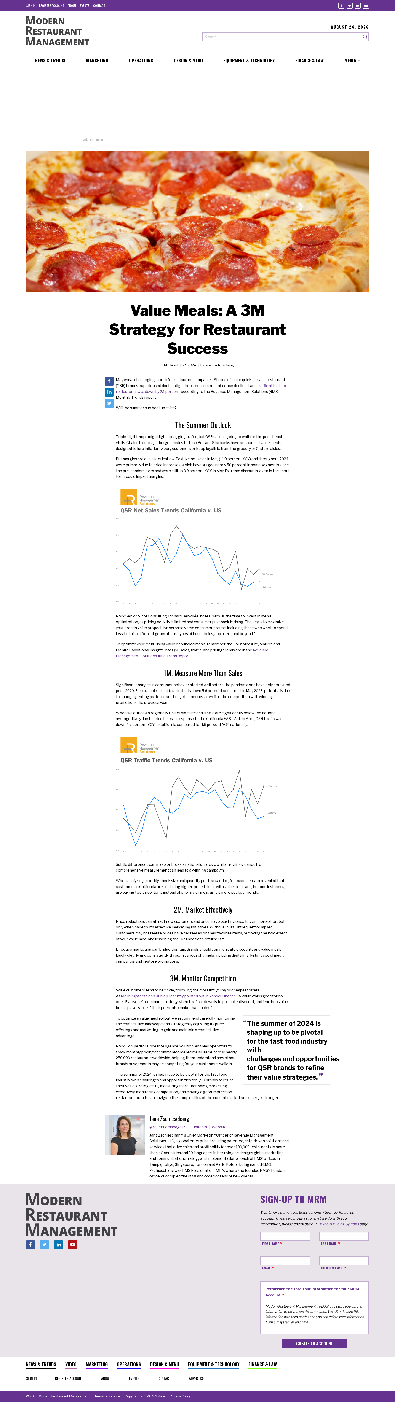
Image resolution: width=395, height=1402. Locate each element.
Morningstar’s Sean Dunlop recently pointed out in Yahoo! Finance (178, 996)
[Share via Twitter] (109, 403)
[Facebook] (341, 6)
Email (266, 1268)
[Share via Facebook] (109, 381)
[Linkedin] (358, 6)
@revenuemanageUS (168, 1127)
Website (219, 1127)
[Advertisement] (197, 105)
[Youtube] (366, 6)
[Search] (365, 36)
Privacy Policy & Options (338, 1224)
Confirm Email (332, 1268)
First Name (270, 1243)
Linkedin (200, 1127)
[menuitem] (30, 5)
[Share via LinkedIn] (109, 392)
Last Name (329, 1243)
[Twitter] (350, 6)
